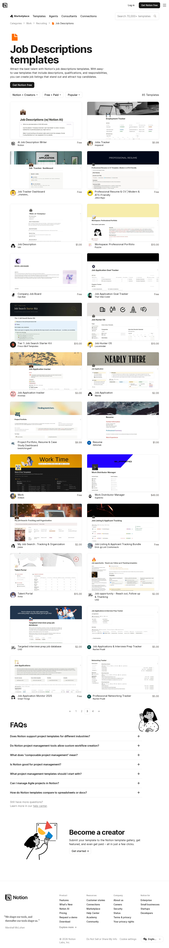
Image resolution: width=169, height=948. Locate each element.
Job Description (27, 244)
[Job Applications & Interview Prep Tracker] (123, 624)
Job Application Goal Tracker (111, 293)
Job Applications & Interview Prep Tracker (117, 646)
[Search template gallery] (155, 16)
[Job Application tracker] (46, 371)
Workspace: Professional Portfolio (115, 244)
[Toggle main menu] (164, 5)
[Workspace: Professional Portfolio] (123, 222)
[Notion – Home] (5, 5)
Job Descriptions (64, 23)
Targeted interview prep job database (39, 646)
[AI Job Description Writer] (46, 120)
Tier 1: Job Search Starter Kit (35, 343)
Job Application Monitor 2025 (35, 695)
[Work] (46, 473)
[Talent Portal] (46, 572)
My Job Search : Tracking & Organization (41, 544)
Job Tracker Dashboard (31, 191)
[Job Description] (46, 222)
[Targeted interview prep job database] (46, 624)
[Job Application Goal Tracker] (123, 272)
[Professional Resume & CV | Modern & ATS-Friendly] (123, 170)
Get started (80, 851)
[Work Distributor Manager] (123, 473)
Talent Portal (25, 593)
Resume (97, 442)
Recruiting (41, 23)
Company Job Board (29, 293)
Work (29, 23)
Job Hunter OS (103, 343)
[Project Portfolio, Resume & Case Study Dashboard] (46, 420)
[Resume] (123, 420)
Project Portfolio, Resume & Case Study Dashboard (37, 443)
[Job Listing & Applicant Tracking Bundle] (123, 522)
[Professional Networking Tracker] (123, 674)
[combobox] (137, 16)
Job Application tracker (31, 392)
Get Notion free (22, 85)
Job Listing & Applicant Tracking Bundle (118, 544)
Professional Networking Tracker (112, 695)
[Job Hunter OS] (123, 321)
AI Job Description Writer (32, 142)
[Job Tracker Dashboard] (46, 170)
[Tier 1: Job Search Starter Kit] (46, 321)
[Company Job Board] (46, 272)
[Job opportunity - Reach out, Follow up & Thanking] (123, 572)
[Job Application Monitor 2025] (46, 674)
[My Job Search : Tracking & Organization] (46, 522)
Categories (16, 23)
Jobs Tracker (102, 142)
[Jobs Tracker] (123, 120)
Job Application (104, 392)
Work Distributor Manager (110, 494)
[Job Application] (123, 371)
